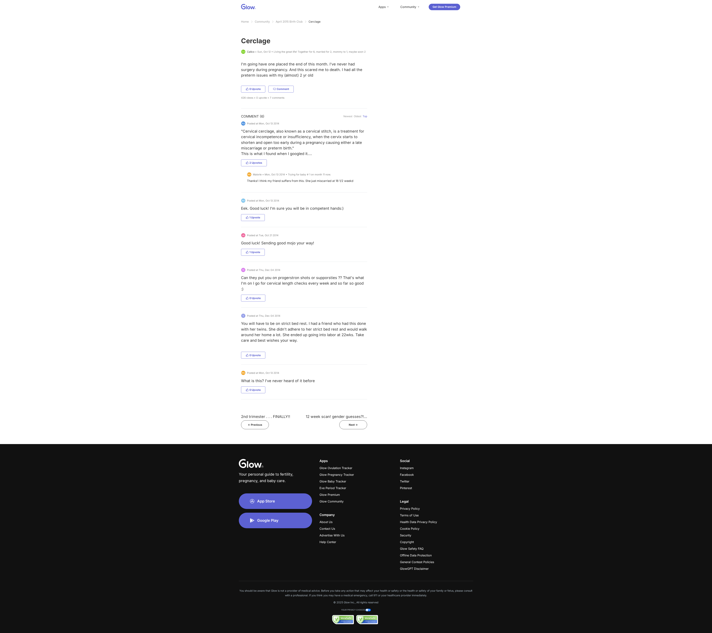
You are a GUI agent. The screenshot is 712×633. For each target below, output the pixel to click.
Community (262, 21)
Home (245, 21)
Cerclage (315, 21)
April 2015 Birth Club (289, 21)
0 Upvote (255, 88)
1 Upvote (254, 217)
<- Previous (255, 424)
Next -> (353, 424)
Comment (283, 88)
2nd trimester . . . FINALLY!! (265, 416)
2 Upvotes (255, 162)
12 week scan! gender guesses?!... (336, 416)
